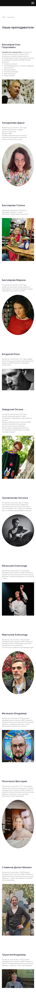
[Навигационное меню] (32, 3)
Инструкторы (10, 17)
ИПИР (3, 17)
